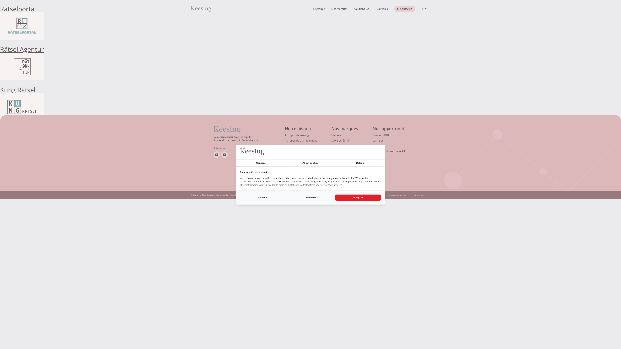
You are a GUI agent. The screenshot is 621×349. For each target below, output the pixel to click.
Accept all (358, 197)
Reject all (263, 197)
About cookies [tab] (310, 163)
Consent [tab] (261, 163)
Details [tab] (360, 163)
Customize (310, 197)
